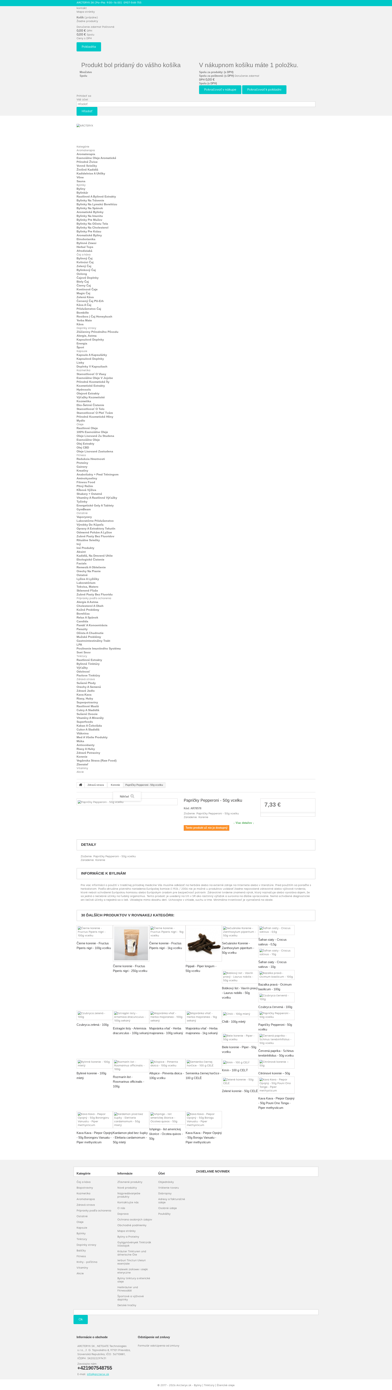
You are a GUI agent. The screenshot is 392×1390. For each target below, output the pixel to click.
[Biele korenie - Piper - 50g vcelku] (240, 1037)
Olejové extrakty (88, 393)
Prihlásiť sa (84, 95)
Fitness (81, 455)
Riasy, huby (85, 698)
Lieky (80, 362)
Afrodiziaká (84, 250)
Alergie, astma (87, 335)
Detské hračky (126, 1305)
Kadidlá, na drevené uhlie (95, 555)
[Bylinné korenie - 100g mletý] (95, 1064)
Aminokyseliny (87, 478)
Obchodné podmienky (131, 1225)
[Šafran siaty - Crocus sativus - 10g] (276, 952)
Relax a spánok (87, 617)
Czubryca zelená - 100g (92, 1024)
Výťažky (82, 667)
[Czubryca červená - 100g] (276, 997)
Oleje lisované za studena (95, 435)
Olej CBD (83, 447)
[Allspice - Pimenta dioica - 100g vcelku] (167, 1064)
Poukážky (164, 1213)
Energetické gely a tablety (95, 505)
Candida (82, 621)
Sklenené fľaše (87, 590)
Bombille (83, 312)
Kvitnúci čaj (85, 262)
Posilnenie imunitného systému (99, 648)
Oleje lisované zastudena (95, 451)
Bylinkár (82, 192)
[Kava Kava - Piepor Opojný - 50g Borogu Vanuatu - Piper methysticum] (204, 1119)
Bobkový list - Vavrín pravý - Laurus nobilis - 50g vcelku (240, 992)
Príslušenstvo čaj (89, 308)
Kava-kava (84, 694)
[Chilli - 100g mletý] (240, 1013)
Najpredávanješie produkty (128, 1195)
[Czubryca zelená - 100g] (95, 1015)
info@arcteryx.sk (98, 1374)
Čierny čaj (84, 285)
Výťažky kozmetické (91, 397)
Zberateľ (82, 764)
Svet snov (84, 652)
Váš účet (82, 99)
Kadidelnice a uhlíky (91, 173)
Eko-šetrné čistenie (90, 405)
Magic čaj (83, 293)
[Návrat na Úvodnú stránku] (81, 785)
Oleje (80, 424)
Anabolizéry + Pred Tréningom (97, 474)
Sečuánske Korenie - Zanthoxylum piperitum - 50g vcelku (238, 947)
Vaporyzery (84, 516)
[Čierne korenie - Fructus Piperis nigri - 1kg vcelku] (167, 932)
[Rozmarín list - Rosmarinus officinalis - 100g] (131, 1065)
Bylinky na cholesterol (92, 227)
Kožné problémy (88, 609)
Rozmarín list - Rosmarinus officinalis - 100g (128, 1081)
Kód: (187, 808)
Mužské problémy (89, 636)
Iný (79, 544)
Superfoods (85, 721)
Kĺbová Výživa (86, 490)
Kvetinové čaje (87, 289)
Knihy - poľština (87, 1261)
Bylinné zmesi (86, 243)
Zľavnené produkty (129, 1181)
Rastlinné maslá (88, 706)
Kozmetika (83, 370)
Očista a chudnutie (90, 633)
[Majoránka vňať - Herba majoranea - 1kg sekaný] (204, 1017)
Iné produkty (85, 548)
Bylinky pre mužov (89, 219)
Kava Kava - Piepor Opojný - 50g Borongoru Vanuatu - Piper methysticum (95, 1137)
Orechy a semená (89, 686)
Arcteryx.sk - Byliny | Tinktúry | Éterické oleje (205, 1385)
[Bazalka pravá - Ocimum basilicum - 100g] (276, 975)
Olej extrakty (85, 443)
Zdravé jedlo (86, 690)
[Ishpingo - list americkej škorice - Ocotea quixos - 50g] (167, 1118)
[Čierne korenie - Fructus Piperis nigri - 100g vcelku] (95, 932)
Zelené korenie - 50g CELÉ (240, 1091)
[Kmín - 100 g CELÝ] (240, 1062)
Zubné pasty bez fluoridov (95, 536)
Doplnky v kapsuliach (92, 366)
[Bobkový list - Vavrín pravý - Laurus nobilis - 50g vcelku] (240, 977)
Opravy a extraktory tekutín (96, 528)
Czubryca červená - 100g (275, 1007)
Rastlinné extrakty (89, 660)
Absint (81, 551)
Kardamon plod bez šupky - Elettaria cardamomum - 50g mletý (130, 1137)
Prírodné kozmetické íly (93, 381)
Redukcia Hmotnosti (91, 459)
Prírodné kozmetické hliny (95, 416)
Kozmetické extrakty (91, 385)
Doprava (122, 1213)
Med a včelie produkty (92, 737)
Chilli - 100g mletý (234, 1021)
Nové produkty (127, 1187)
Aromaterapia (86, 150)
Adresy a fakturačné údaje (171, 1201)
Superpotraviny (87, 702)
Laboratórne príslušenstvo (95, 520)
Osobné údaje (167, 1208)
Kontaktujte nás (128, 1202)
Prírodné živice (87, 161)
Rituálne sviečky (88, 540)
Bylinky (81, 185)
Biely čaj (83, 281)
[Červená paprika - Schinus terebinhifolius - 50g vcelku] (276, 1039)
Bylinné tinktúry (88, 663)
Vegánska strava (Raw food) (97, 760)
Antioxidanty (86, 745)
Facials (82, 563)
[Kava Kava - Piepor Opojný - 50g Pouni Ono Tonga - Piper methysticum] (276, 1085)
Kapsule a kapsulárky (92, 354)
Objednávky (166, 1181)
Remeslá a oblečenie (91, 567)
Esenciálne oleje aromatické (96, 158)
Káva (80, 324)
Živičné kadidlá (87, 169)
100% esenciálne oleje (92, 432)
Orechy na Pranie (89, 571)
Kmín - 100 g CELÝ (235, 1070)
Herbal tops (85, 247)
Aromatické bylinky (90, 212)
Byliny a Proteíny (128, 1236)
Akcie (80, 771)
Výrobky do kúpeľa (90, 524)
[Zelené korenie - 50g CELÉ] (240, 1081)
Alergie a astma (87, 602)
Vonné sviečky (87, 165)
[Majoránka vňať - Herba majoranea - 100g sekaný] (167, 1017)
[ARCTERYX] (99, 132)
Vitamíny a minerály (90, 717)
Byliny (81, 188)
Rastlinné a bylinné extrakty (96, 196)
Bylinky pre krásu (89, 231)
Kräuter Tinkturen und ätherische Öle (131, 1253)
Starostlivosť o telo (91, 409)
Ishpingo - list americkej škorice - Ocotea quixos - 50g (166, 1133)
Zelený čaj (84, 266)
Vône (80, 177)
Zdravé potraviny (88, 752)
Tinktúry (82, 656)
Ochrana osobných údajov (134, 1219)
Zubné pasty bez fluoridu (95, 594)
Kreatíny (82, 470)
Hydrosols (84, 389)
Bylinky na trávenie (90, 200)
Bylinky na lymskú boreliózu (97, 204)
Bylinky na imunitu (90, 216)
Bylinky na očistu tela (92, 223)
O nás (121, 1208)
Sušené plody (86, 683)
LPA (79, 644)
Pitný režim (85, 486)
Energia (82, 343)
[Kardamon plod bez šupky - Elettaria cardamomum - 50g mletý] (131, 1119)
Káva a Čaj (84, 304)
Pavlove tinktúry (88, 675)
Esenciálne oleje (88, 439)
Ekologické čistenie (90, 559)
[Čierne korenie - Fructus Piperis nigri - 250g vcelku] (131, 943)
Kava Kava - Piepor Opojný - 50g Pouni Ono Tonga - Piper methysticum (276, 1103)
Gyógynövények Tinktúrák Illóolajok (134, 1244)
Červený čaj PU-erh (90, 301)
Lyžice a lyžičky (88, 579)
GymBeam (84, 509)
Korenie (82, 756)
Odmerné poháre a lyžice (94, 532)
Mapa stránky (86, 11)
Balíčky (81, 1250)
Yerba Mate (84, 320)
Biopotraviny (85, 1187)
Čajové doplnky (88, 277)
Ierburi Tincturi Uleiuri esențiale (131, 1262)
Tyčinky (82, 501)
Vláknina (83, 733)
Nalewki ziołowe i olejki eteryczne (132, 1271)
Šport (80, 347)
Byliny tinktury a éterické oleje (133, 1280)
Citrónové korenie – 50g (274, 1073)
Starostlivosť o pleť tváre (95, 412)
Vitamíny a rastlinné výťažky (97, 497)
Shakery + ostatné (89, 493)
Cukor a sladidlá (88, 729)
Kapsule (82, 351)
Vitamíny (82, 768)
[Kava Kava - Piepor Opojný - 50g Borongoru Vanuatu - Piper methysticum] (95, 1119)
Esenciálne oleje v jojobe (95, 378)
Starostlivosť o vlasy (91, 374)
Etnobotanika (86, 239)
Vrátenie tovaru (168, 1187)
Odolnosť (83, 671)
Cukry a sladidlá (88, 710)
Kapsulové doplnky (90, 339)
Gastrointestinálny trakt (93, 640)
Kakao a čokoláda (89, 725)
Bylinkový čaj (86, 270)
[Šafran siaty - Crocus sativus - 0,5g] (276, 930)
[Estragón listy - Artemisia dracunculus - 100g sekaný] (131, 1017)
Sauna (81, 181)
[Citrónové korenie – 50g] (276, 1064)
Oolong (82, 273)
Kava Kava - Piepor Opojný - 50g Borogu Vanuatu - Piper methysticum (204, 1137)
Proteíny (82, 462)
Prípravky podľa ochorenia (94, 598)
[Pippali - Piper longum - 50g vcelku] (204, 943)
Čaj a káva (83, 254)
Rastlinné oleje (87, 428)
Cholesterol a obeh (90, 605)
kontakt (82, 8)
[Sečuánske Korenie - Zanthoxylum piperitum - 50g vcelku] (240, 932)
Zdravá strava (86, 679)
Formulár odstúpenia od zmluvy (158, 1345)
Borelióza (83, 613)
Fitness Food (86, 482)
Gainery (82, 466)
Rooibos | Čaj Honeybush (94, 316)
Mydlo (81, 420)
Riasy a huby (86, 749)
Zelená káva (85, 297)
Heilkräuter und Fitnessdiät (127, 1289)
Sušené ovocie (87, 714)
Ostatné (82, 513)
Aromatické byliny (89, 235)
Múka (80, 741)
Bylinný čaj (84, 258)
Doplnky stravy (86, 328)
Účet (161, 1173)
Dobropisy (165, 1193)
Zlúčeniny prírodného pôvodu (97, 331)
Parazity (82, 629)
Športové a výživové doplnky (130, 1298)
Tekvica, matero (87, 586)
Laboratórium (86, 582)
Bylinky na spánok (90, 208)
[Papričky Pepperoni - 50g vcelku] (276, 1015)
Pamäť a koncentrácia (92, 625)
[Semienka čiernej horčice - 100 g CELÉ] (204, 1064)
